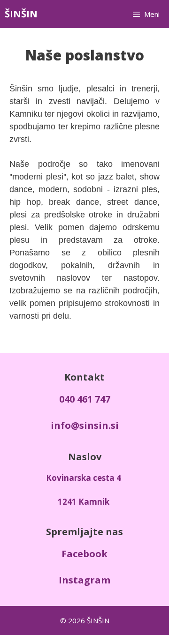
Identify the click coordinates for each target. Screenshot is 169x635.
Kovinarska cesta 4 (83, 477)
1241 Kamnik (83, 501)
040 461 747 (84, 399)
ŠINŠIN (21, 13)
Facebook (84, 553)
